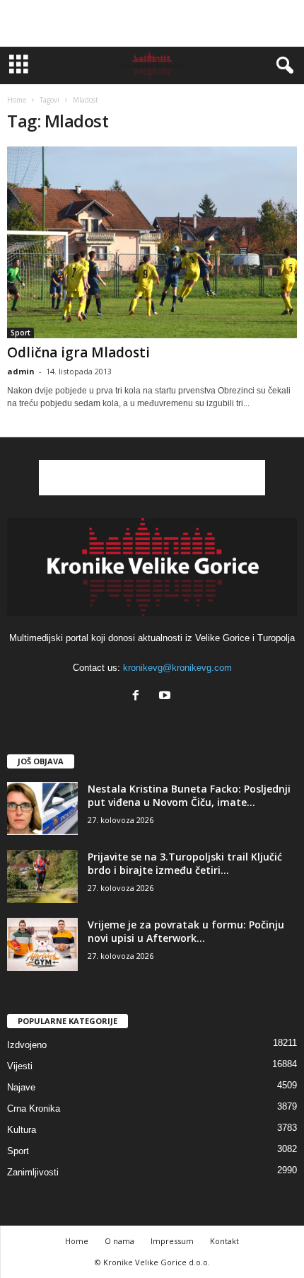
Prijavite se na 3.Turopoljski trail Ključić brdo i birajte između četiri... (185, 863)
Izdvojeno (27, 1045)
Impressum (172, 1241)
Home (16, 100)
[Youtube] (166, 696)
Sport (20, 333)
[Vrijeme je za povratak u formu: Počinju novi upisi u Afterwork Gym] (42, 944)
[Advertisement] (152, 23)
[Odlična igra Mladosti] (152, 242)
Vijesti (20, 1066)
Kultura (21, 1129)
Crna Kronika (33, 1108)
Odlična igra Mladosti (78, 352)
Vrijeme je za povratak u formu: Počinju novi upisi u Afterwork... (186, 931)
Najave (21, 1087)
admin (21, 371)
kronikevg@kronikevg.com (177, 667)
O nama (119, 1241)
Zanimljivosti (33, 1172)
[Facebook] (138, 696)
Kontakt (224, 1241)
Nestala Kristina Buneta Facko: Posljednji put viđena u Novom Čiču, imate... (189, 795)
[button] (282, 65)
